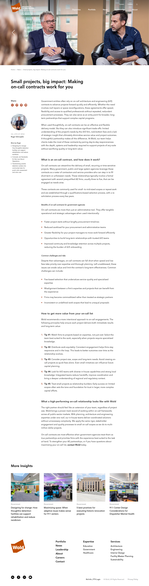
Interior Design (118, 553)
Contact (130, 4)
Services (115, 542)
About (135, 10)
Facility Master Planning (122, 556)
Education (88, 546)
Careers (121, 4)
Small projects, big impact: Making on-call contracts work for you (44, 69)
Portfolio (92, 10)
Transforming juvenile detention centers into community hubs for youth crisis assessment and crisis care (19, 168)
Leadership (120, 10)
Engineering (116, 550)
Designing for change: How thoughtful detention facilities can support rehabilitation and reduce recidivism (20, 150)
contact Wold (73, 445)
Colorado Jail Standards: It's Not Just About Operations (20, 159)
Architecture (116, 546)
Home (13, 69)
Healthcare (88, 553)
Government (89, 550)
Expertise (76, 10)
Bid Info (89, 579)
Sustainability (117, 560)
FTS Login (96, 579)
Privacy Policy (133, 579)
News (105, 10)
